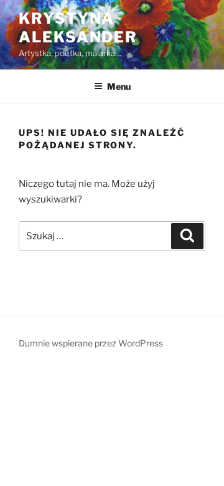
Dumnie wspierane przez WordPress (91, 343)
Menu (119, 86)
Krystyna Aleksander (78, 27)
